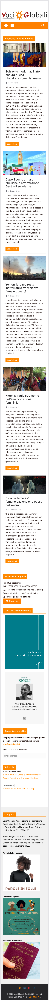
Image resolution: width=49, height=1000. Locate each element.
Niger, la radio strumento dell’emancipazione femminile (22, 399)
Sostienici (13, 601)
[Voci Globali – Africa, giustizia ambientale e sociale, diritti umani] (24, 10)
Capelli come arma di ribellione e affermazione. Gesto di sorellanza (22, 183)
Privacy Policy (9, 785)
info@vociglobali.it (11, 744)
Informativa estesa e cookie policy (18, 788)
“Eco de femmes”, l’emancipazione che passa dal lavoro (23, 501)
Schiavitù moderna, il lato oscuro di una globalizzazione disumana (23, 75)
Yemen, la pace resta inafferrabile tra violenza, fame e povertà (22, 288)
